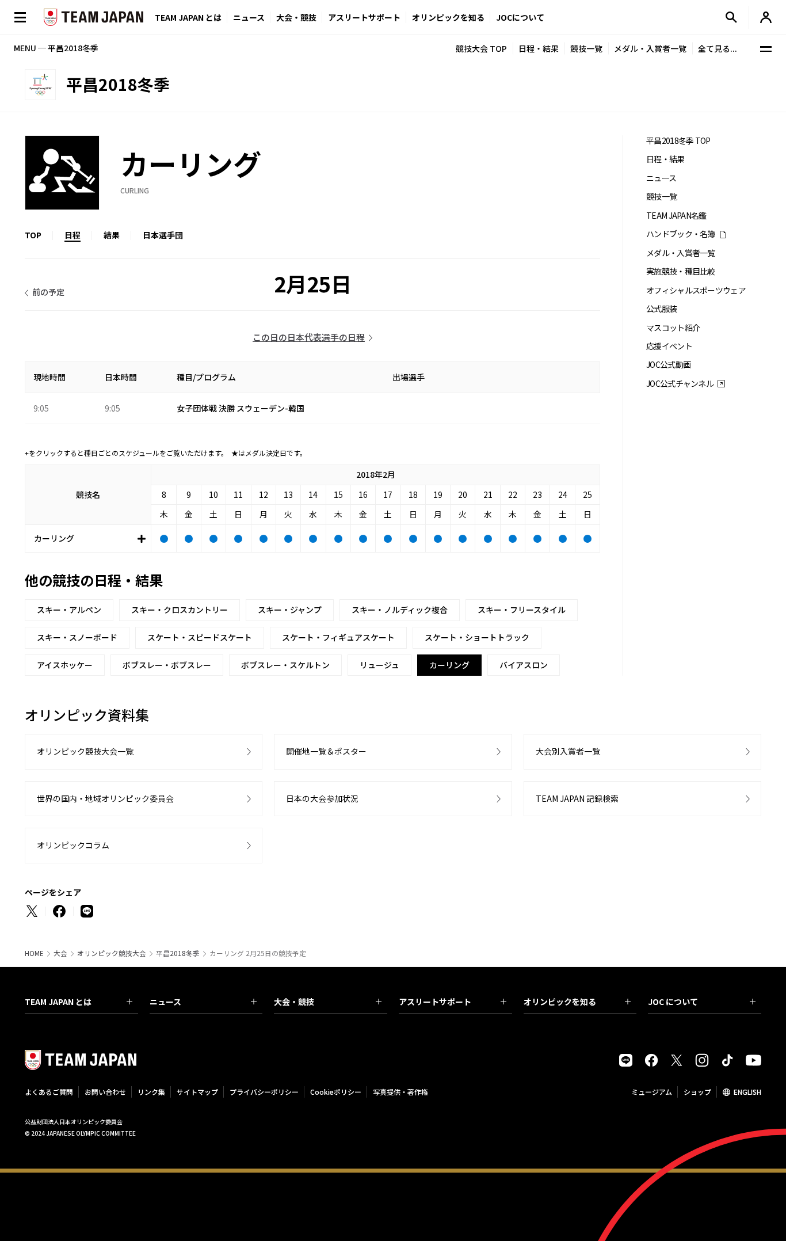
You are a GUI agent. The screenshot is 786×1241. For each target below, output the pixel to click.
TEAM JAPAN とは (58, 1001)
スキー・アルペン (69, 609)
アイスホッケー (65, 665)
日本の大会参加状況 (322, 798)
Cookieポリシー (335, 1092)
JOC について (673, 1001)
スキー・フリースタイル (522, 609)
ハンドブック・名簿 (680, 234)
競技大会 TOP (481, 48)
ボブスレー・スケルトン (285, 665)
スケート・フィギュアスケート (338, 637)
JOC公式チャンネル (679, 383)
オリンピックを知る (448, 17)
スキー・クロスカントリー (179, 609)
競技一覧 (586, 48)
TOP (33, 235)
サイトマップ (197, 1092)
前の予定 (48, 292)
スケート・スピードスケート (199, 637)
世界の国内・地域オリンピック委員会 (105, 798)
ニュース (249, 17)
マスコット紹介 (673, 327)
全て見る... (717, 48)
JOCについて (520, 17)
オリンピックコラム (73, 845)
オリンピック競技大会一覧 (85, 751)
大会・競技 (294, 1001)
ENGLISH (747, 1092)
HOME (34, 953)
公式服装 (661, 308)
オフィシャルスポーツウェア (696, 290)
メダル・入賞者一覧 (650, 48)
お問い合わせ (105, 1092)
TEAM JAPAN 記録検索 (577, 798)
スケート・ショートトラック (477, 637)
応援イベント (669, 346)
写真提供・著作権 (400, 1092)
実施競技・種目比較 (680, 271)
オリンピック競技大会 (111, 953)
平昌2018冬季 (178, 953)
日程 (72, 235)
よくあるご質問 (49, 1092)
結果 (112, 235)
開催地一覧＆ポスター (326, 751)
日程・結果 (538, 48)
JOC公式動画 (668, 364)
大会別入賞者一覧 (568, 751)
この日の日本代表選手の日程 (309, 337)
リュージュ (379, 665)
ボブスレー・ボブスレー (167, 665)
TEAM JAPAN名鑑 (676, 215)
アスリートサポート (364, 17)
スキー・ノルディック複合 (400, 609)
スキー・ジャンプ (290, 609)
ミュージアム (651, 1092)
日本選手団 (163, 235)
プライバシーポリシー (264, 1092)
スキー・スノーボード (77, 637)
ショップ (697, 1092)
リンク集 (151, 1092)
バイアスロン (523, 665)
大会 (60, 953)
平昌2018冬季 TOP (678, 140)
